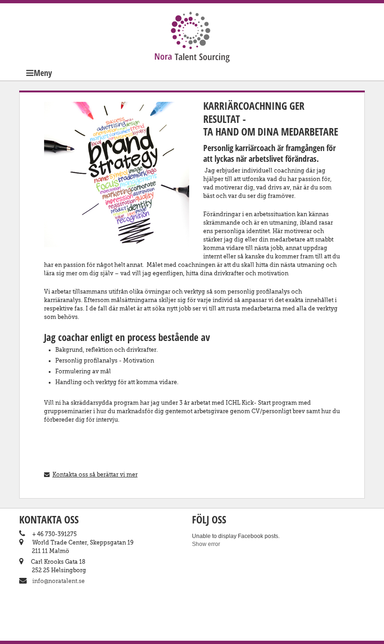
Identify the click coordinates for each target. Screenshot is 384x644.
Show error (206, 544)
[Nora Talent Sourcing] (192, 48)
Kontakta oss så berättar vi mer (95, 474)
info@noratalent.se (58, 581)
